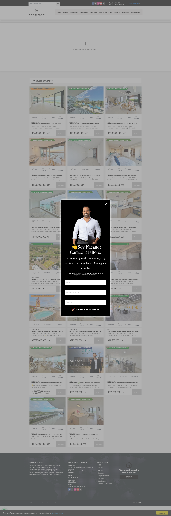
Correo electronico (70, 288)
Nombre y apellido (70, 278)
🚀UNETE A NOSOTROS (85, 309)
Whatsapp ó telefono (71, 297)
